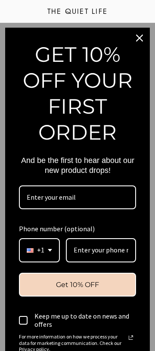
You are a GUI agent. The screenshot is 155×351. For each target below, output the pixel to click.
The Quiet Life (77, 12)
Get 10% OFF (77, 285)
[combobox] (39, 250)
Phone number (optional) (57, 228)
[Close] (139, 38)
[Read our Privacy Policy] (131, 337)
